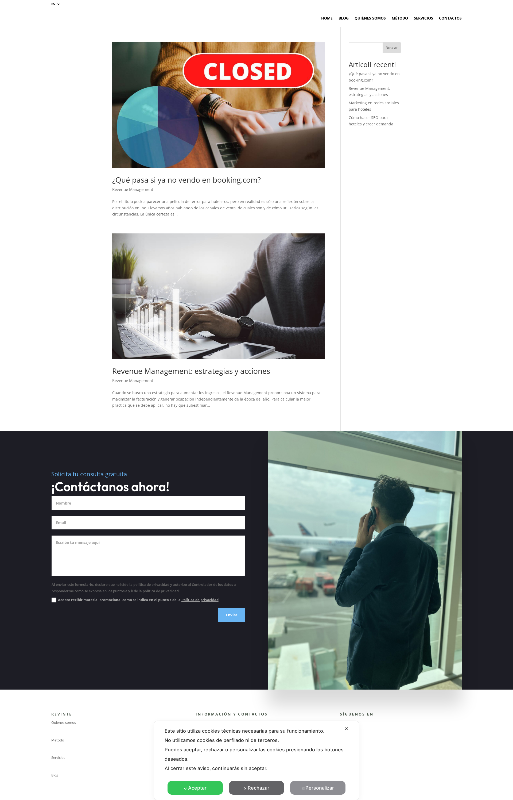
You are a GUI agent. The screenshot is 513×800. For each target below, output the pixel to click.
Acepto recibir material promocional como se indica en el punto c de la (138, 599)
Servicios (423, 18)
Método (400, 18)
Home (327, 18)
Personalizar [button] (319, 788)
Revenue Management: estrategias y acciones (191, 371)
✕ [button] (346, 729)
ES (53, 4)
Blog (344, 18)
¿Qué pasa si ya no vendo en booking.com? (186, 180)
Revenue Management (132, 189)
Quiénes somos (370, 18)
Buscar (392, 47)
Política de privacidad (200, 599)
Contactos (450, 18)
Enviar (231, 614)
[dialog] (256, 760)
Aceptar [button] (197, 788)
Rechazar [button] (258, 788)
